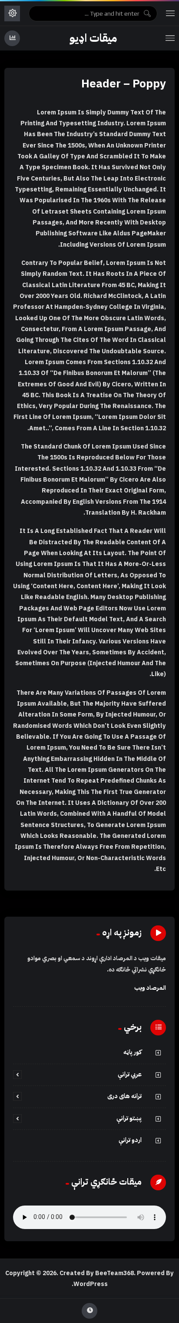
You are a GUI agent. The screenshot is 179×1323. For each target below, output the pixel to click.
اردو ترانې (130, 1140)
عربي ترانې (130, 1074)
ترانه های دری (124, 1096)
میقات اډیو (93, 38)
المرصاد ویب (150, 987)
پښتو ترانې (129, 1118)
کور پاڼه (132, 1052)
